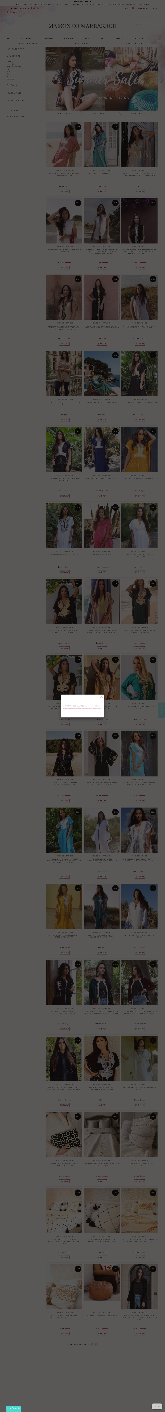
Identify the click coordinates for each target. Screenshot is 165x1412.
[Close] (102, 697)
